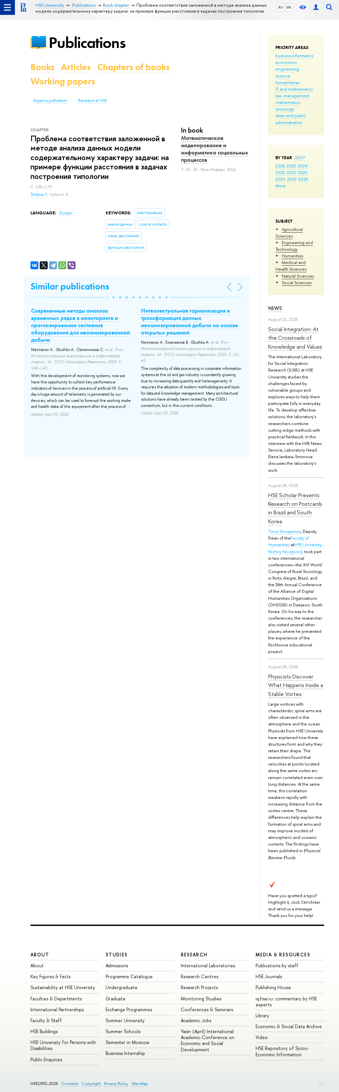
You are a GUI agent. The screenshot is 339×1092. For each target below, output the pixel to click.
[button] (107, 297)
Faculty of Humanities (288, 541)
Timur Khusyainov (284, 531)
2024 (303, 166)
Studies (117, 954)
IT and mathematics (294, 89)
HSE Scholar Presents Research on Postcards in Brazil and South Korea (295, 508)
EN (289, 7)
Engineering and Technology (294, 246)
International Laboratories (208, 965)
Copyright (91, 1083)
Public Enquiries (46, 1059)
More (280, 186)
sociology (284, 109)
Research (194, 954)
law (278, 96)
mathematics (287, 102)
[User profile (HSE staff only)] (316, 7)
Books (42, 67)
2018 (303, 179)
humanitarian (287, 82)
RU (280, 7)
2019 (292, 179)
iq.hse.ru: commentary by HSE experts (286, 1001)
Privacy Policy (116, 1083)
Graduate (115, 998)
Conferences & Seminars (207, 1009)
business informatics (294, 56)
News (275, 308)
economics (286, 62)
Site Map (139, 1083)
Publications (87, 42)
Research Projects (199, 987)
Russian (66, 213)
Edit (321, 1082)
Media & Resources (283, 954)
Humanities (292, 256)
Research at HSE (92, 100)
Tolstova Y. (39, 194)
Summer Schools (123, 1031)
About (39, 954)
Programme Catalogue (129, 976)
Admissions (117, 965)
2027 (300, 157)
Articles (76, 67)
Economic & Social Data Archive (289, 1026)
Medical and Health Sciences (291, 265)
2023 (280, 172)
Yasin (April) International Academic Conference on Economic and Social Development (207, 1040)
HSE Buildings (44, 1031)
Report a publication (50, 100)
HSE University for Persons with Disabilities (63, 1045)
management (296, 96)
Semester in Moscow (127, 1042)
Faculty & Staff (46, 1020)
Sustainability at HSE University (62, 987)
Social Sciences (297, 282)
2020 (280, 179)
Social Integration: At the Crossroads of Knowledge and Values (295, 337)
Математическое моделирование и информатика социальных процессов (214, 148)
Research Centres (199, 976)
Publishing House (273, 987)
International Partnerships (57, 1009)
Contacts (69, 1083)
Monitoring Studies (201, 998)
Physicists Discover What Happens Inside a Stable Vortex (295, 685)
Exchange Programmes (129, 1009)
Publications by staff (277, 965)
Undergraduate (121, 987)
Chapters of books (133, 67)
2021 (303, 172)
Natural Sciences (298, 276)
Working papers (62, 81)
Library (262, 1015)
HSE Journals (269, 976)
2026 (280, 166)
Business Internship (125, 1053)
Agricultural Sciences (289, 232)
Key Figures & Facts (50, 976)
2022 (291, 172)
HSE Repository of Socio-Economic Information (282, 1051)
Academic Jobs (196, 1020)
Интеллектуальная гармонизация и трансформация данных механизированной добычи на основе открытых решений (189, 321)
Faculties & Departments (56, 998)
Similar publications (69, 286)
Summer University (125, 1020)
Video (262, 1037)
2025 (291, 166)
